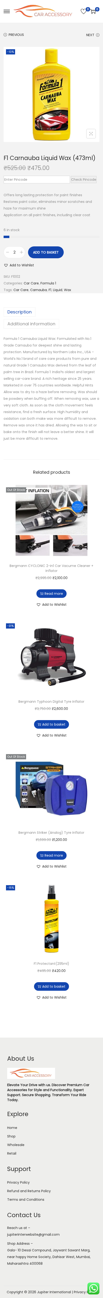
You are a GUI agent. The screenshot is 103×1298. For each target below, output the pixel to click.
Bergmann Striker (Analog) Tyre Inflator (51, 832)
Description (19, 312)
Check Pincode (83, 179)
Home (12, 1127)
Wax (67, 290)
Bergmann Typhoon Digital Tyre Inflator (51, 701)
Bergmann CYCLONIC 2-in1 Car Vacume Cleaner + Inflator (51, 568)
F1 (50, 290)
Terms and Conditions (25, 1199)
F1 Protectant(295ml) (51, 963)
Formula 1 (48, 283)
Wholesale (15, 1144)
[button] (19, 265)
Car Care (31, 283)
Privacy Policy (18, 1182)
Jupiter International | (55, 1292)
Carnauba (38, 290)
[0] (83, 11)
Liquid (57, 290)
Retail (11, 1153)
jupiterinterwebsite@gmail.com (33, 1234)
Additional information (31, 324)
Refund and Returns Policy (29, 1191)
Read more (54, 593)
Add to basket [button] (53, 724)
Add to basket (46, 252)
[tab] (51, 312)
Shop (11, 1136)
